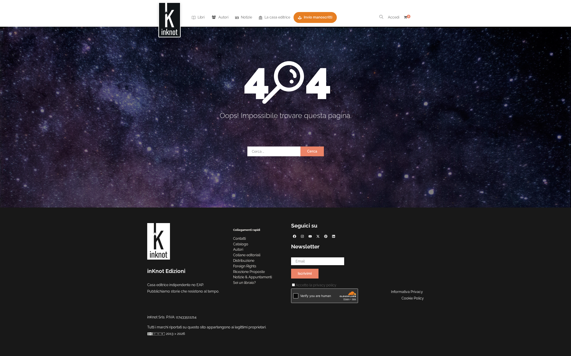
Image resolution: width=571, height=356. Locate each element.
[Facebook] (294, 236)
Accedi (393, 17)
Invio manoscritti (318, 17)
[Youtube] (310, 236)
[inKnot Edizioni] (169, 17)
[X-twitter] (317, 236)
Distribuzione (243, 260)
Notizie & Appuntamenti (252, 277)
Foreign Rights (244, 266)
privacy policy (324, 285)
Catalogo (240, 244)
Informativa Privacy (407, 292)
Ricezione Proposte (249, 272)
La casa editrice (277, 17)
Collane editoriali (246, 255)
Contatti (239, 238)
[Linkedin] (333, 236)
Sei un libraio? (244, 283)
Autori (223, 17)
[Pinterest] (325, 236)
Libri (201, 17)
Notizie (246, 17)
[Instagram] (302, 236)
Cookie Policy (412, 298)
